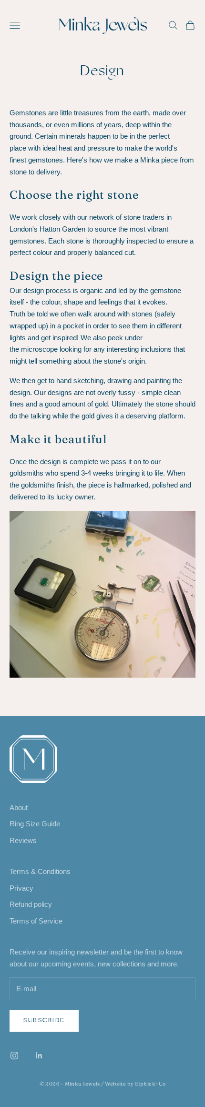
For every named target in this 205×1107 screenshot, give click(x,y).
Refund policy (31, 904)
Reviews (23, 840)
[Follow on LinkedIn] (39, 1055)
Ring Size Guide (35, 824)
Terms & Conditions (40, 871)
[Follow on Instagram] (14, 1055)
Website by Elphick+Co (135, 1083)
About (19, 807)
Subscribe (44, 1020)
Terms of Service (36, 921)
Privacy (21, 888)
